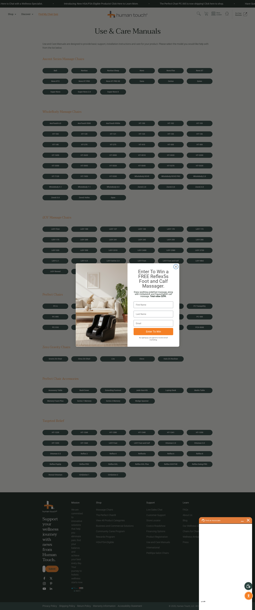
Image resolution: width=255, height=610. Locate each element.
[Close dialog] (176, 266)
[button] (248, 596)
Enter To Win (153, 331)
